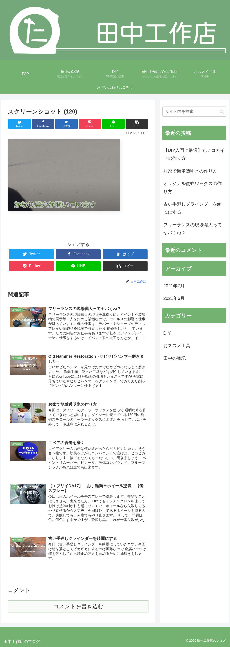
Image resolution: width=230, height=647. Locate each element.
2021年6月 (174, 298)
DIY (167, 333)
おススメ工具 (176, 345)
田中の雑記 (174, 358)
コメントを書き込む (78, 606)
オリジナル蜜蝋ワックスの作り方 (192, 187)
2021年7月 (174, 285)
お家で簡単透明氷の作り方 (190, 170)
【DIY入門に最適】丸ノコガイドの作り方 (194, 154)
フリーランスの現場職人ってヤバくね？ (192, 228)
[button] (222, 111)
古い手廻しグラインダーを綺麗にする (192, 208)
